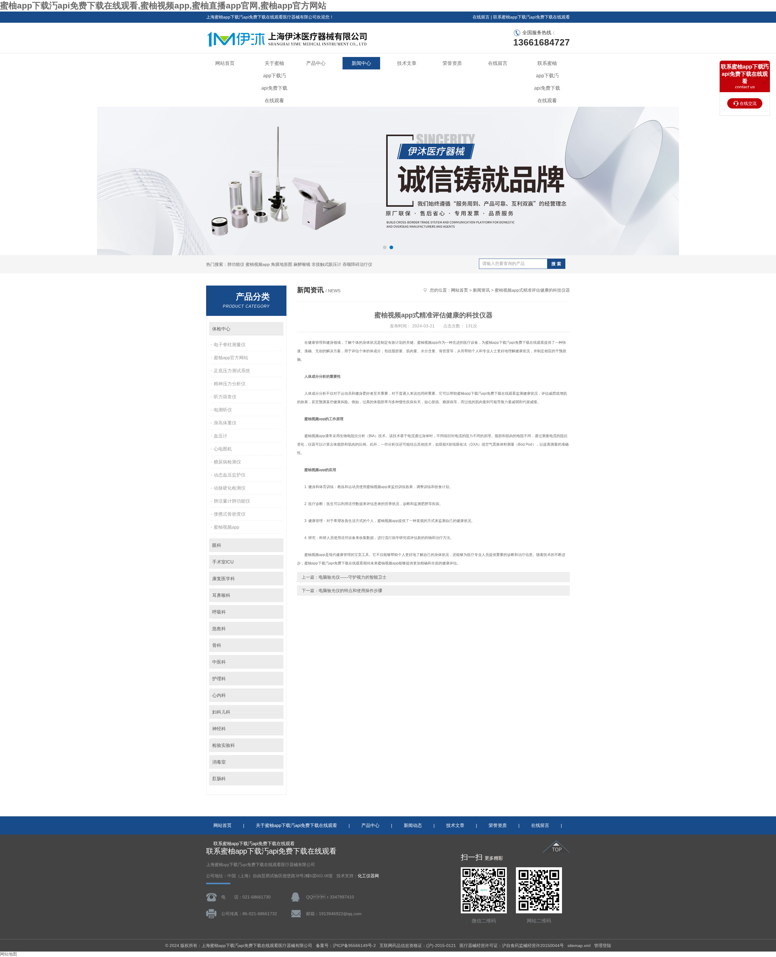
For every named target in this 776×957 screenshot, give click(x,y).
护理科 (219, 678)
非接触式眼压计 (326, 264)
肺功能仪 (235, 264)
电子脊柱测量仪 (230, 344)
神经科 (219, 728)
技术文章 (406, 63)
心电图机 (223, 448)
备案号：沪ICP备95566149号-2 (346, 945)
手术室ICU (223, 561)
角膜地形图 (281, 264)
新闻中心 (361, 63)
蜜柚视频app (258, 264)
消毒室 (219, 762)
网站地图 (8, 954)
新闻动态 (413, 825)
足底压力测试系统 (232, 370)
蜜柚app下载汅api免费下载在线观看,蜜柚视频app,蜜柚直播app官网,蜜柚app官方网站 (163, 5)
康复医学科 (223, 578)
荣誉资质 (452, 63)
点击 (276, 329)
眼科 (216, 545)
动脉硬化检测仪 (230, 487)
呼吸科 (219, 611)
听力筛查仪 (225, 396)
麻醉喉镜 (301, 264)
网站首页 (225, 63)
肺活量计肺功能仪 (232, 501)
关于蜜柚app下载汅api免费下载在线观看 (274, 82)
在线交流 (748, 103)
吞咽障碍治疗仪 (357, 264)
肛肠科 (219, 778)
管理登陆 (602, 945)
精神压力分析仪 (230, 383)
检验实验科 (223, 745)
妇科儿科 (221, 711)
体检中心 (221, 328)
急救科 (219, 628)
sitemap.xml (578, 945)
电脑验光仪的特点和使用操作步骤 (350, 590)
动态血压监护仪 (230, 474)
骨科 (216, 645)
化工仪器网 (368, 876)
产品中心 (316, 63)
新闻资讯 (481, 290)
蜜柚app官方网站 (231, 357)
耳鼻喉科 (221, 595)
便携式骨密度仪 (230, 514)
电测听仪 (223, 409)
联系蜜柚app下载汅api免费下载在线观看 (531, 17)
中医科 (219, 661)
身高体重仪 (225, 422)
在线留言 (481, 17)
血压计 (220, 435)
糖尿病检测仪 (227, 461)
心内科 (219, 695)
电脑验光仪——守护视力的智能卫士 (352, 577)
